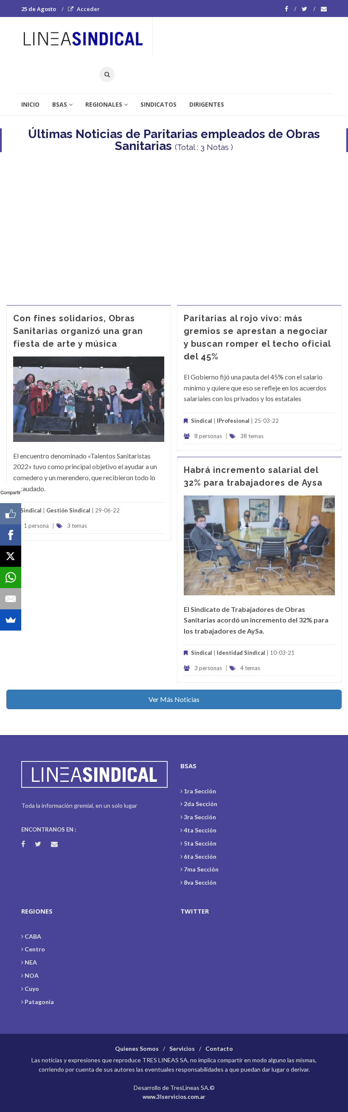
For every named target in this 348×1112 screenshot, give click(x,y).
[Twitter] (308, 9)
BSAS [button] (59, 104)
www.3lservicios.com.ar (174, 1096)
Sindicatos (158, 104)
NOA (32, 975)
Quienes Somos (137, 1048)
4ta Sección (200, 830)
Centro (35, 949)
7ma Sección (201, 869)
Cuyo (32, 988)
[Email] (10, 598)
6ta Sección (200, 856)
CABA (33, 936)
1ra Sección (200, 791)
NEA (31, 962)
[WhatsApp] (10, 577)
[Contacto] (324, 9)
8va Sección (200, 882)
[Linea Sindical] (86, 36)
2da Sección (200, 803)
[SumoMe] (10, 620)
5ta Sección (200, 843)
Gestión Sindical (68, 510)
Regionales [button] (103, 104)
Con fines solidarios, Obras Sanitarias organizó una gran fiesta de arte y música (78, 331)
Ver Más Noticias (174, 699)
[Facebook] (290, 9)
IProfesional (233, 420)
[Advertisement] (174, 224)
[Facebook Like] (10, 513)
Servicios (182, 1048)
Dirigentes (206, 104)
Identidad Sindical (241, 652)
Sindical (31, 510)
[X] (10, 556)
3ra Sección (200, 817)
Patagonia (39, 1001)
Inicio (30, 104)
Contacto (219, 1048)
